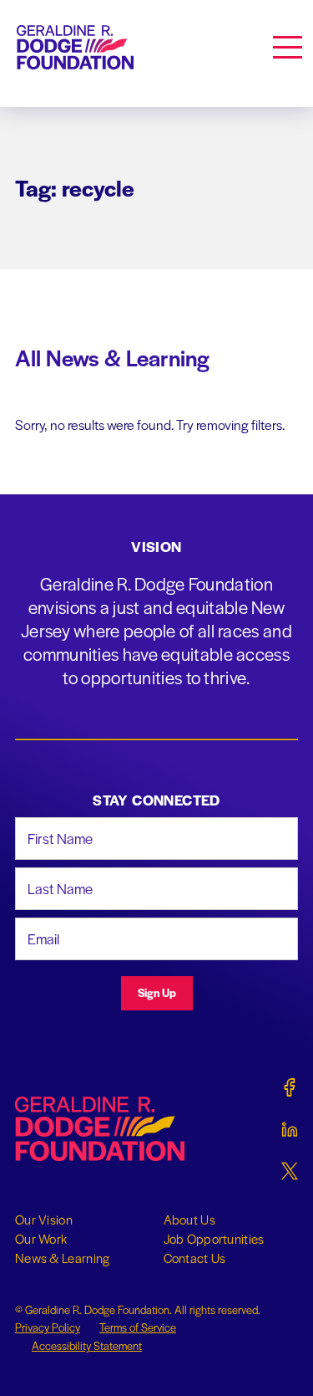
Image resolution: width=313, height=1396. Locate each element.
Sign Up (157, 992)
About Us (189, 1219)
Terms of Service (137, 1327)
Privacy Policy (47, 1327)
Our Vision (44, 1219)
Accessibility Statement (87, 1345)
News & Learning (62, 1258)
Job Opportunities (214, 1239)
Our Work (41, 1239)
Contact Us (195, 1258)
